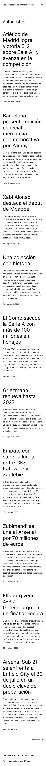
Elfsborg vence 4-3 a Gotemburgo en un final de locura (23, 604)
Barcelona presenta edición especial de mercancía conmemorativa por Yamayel (22, 130)
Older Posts (37, 740)
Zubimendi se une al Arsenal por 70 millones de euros (21, 535)
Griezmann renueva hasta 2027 (19, 396)
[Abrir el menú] (41, 4)
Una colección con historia (19, 260)
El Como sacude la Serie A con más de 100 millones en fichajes (22, 330)
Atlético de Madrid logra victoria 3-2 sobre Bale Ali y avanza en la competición (21, 49)
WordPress (25, 761)
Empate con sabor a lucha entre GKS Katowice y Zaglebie (18, 463)
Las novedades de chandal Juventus (19, 5)
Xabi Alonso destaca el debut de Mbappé (22, 203)
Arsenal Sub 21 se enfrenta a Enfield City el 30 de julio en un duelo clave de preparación (23, 677)
